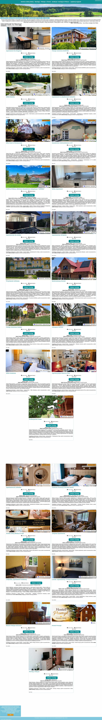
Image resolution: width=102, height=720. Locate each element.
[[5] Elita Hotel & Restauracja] (28, 130)
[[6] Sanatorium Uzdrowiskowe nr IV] (74, 130)
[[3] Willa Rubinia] (28, 84)
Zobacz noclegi (28, 57)
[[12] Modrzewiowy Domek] (74, 268)
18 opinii (33, 382)
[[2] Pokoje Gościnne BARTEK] (74, 38)
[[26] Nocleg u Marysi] (51, 659)
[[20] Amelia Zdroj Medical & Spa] (28, 521)
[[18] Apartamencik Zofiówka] (28, 475)
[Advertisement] (51, 452)
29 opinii (57, 428)
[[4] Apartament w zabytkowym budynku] (74, 84)
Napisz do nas (64, 717)
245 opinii (32, 106)
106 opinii (56, 680)
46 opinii (83, 106)
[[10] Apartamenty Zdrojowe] (74, 222)
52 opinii (82, 152)
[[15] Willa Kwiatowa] (28, 360)
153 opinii (35, 336)
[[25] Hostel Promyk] (74, 613)
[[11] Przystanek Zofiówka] (28, 268)
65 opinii (81, 60)
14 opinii (42, 198)
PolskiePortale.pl (8, 719)
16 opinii (80, 244)
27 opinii (82, 496)
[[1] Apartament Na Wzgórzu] (28, 38)
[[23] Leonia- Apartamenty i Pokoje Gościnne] (74, 567)
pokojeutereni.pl (98, 0)
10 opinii (81, 382)
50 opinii (79, 198)
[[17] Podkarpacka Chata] (51, 407)
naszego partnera (26, 68)
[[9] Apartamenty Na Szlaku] (28, 222)
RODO (13, 712)
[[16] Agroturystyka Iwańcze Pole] (74, 360)
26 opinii (35, 244)
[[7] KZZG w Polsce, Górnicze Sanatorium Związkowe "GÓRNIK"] (28, 176)
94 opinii (78, 634)
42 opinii (35, 60)
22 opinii (34, 290)
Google (3, 707)
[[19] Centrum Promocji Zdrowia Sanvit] (74, 475)
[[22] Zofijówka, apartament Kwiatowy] (28, 567)
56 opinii (80, 542)
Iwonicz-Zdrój (45, 28)
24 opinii (35, 634)
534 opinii (36, 542)
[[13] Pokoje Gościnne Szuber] (28, 314)
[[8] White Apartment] (74, 176)
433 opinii (35, 152)
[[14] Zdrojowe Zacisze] (74, 314)
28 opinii (80, 290)
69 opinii (35, 496)
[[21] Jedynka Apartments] (74, 521)
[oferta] (38, 48)
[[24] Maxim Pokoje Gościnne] (28, 613)
